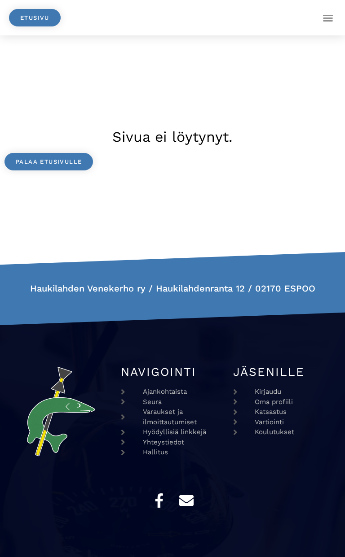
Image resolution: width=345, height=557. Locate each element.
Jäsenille (269, 372)
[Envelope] (186, 500)
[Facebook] (159, 500)
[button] (328, 18)
